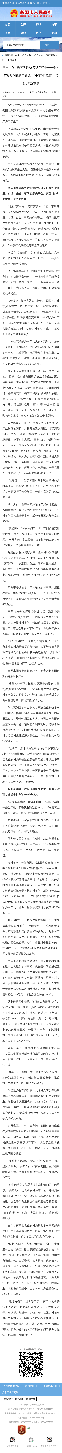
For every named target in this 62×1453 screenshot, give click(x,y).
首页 (17, 55)
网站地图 (8, 1399)
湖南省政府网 (22, 2)
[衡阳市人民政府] (31, 16)
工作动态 (12, 60)
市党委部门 (31, 1386)
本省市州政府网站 (10, 1386)
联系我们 (19, 1399)
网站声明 (31, 1399)
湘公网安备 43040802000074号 (31, 1418)
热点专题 (26, 55)
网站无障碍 (36, 2)
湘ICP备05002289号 (45, 1409)
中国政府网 (8, 2)
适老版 (46, 2)
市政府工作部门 (51, 1386)
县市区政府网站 (10, 1392)
